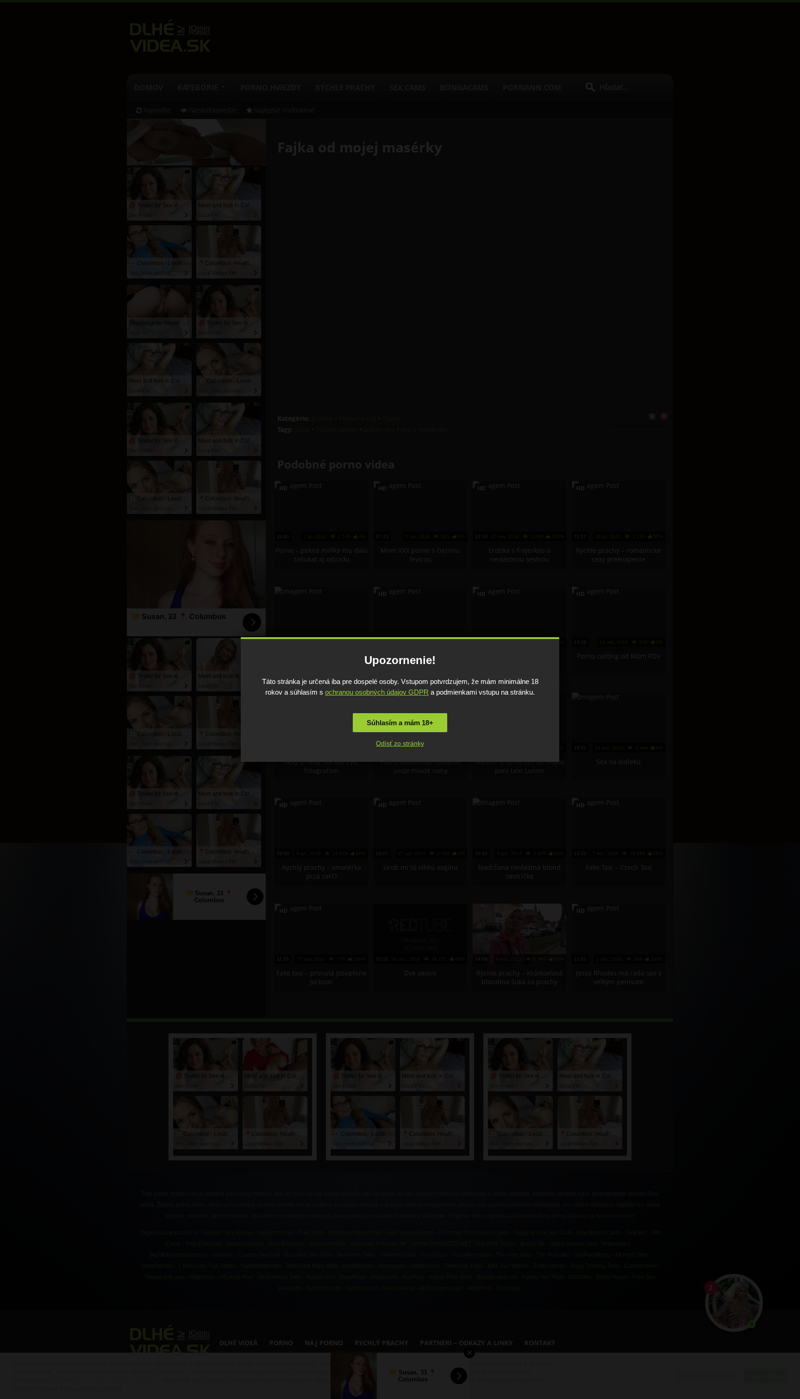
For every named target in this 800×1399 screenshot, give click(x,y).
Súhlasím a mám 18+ (400, 723)
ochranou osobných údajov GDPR (377, 692)
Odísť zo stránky (400, 743)
